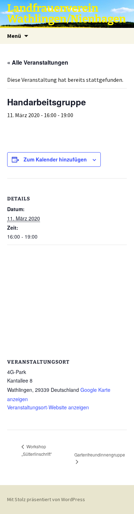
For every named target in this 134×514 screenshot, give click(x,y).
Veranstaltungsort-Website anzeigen (48, 407)
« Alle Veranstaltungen (37, 62)
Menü (14, 35)
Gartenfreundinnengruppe (99, 454)
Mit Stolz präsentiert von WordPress (46, 499)
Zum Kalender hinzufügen (55, 159)
